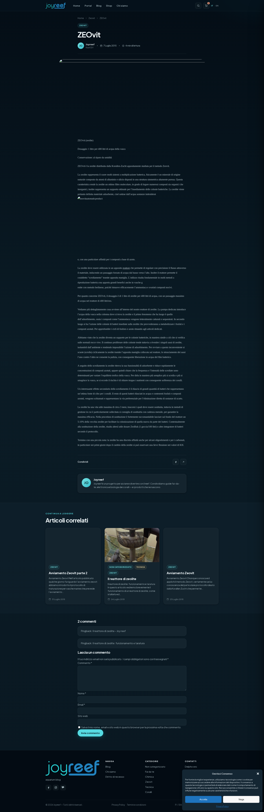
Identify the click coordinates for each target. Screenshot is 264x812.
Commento (85, 663)
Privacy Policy (222, 806)
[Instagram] (56, 787)
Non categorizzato (120, 567)
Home (76, 5)
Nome (82, 693)
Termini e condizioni (136, 804)
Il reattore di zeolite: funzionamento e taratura (119, 643)
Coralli (148, 791)
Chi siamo (122, 5)
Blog (98, 5)
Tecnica (140, 567)
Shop (109, 5)
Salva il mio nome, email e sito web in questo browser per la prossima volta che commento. (131, 727)
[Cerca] (198, 6)
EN (217, 5)
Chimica (149, 776)
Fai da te (149, 771)
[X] (183, 462)
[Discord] (63, 787)
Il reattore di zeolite (122, 579)
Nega (241, 799)
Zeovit (91, 18)
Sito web (83, 716)
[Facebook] (176, 462)
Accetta (203, 799)
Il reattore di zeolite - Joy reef (109, 631)
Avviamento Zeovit (180, 573)
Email (81, 704)
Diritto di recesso (114, 776)
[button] (257, 773)
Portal (88, 5)
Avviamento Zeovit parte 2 (68, 573)
